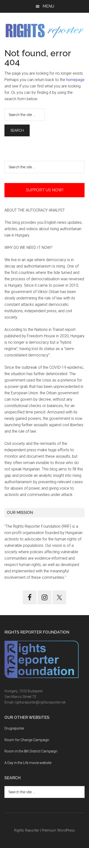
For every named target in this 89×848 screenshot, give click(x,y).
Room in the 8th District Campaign (30, 751)
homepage (75, 79)
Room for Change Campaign (26, 740)
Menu (48, 6)
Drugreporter (14, 728)
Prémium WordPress (58, 830)
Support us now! (44, 190)
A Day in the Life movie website (27, 763)
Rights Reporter (26, 830)
